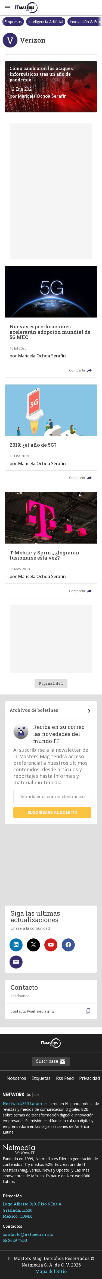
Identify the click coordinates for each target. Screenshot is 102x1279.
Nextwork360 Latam (22, 1103)
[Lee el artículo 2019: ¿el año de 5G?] (51, 435)
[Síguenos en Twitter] (33, 944)
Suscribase (47, 1061)
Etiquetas (41, 1078)
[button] (7, 7)
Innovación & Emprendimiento (72, 21)
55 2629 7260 (15, 1240)
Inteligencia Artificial (21, 21)
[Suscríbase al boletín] (16, 962)
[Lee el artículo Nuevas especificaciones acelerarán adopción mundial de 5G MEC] (51, 321)
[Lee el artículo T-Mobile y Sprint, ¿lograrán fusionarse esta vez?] (51, 545)
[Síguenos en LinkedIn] (16, 944)
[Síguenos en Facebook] (68, 944)
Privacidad (89, 1078)
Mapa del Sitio (51, 1271)
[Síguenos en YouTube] (50, 944)
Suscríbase (52, 812)
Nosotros (16, 1078)
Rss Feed (65, 1078)
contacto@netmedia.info (28, 1234)
